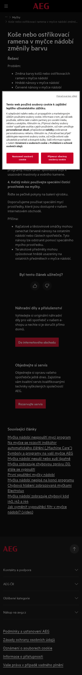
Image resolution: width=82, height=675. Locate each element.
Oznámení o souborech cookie (31, 142)
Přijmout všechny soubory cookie (57, 157)
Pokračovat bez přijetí (66, 96)
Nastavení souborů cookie (22, 157)
